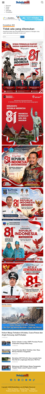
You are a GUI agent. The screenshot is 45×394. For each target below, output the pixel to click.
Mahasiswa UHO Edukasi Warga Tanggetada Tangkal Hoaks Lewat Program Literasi (26, 367)
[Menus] (3, 2)
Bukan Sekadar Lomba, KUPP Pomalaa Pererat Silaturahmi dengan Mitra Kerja (27, 342)
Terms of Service (13, 389)
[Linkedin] (26, 380)
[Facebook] (11, 380)
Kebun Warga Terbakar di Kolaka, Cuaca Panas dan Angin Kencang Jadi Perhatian (22, 334)
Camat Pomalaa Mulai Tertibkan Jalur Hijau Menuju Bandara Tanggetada (26, 350)
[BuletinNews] (23, 2)
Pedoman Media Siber (13, 391)
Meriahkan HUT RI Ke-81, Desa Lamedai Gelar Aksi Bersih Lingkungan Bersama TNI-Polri (27, 359)
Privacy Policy (24, 389)
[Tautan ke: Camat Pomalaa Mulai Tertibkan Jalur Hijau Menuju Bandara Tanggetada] (6, 351)
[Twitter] (15, 380)
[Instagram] (22, 380)
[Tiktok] (33, 380)
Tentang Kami (33, 391)
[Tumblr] (18, 380)
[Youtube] (30, 380)
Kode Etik (24, 391)
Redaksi (33, 389)
